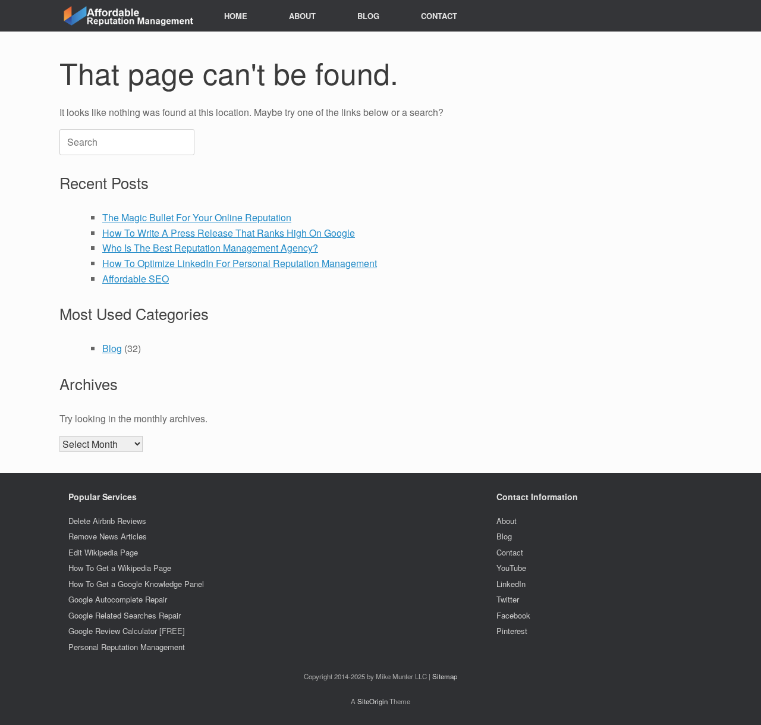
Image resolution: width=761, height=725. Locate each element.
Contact (509, 552)
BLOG (368, 15)
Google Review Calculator (112, 630)
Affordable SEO (135, 278)
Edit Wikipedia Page (103, 552)
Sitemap (444, 676)
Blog (112, 348)
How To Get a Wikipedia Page (119, 567)
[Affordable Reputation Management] (126, 16)
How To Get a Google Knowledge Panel (136, 583)
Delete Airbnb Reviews (107, 520)
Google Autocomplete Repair (117, 599)
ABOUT (302, 15)
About (506, 520)
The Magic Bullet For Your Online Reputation (196, 217)
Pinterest (511, 630)
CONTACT (439, 15)
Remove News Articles (107, 536)
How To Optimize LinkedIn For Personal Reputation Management (239, 263)
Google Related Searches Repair (124, 615)
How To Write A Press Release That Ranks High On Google (228, 233)
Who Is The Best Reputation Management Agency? (210, 248)
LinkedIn (511, 583)
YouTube (511, 567)
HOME (235, 15)
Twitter (507, 599)
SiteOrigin (372, 701)
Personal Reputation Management (126, 646)
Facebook (513, 615)
